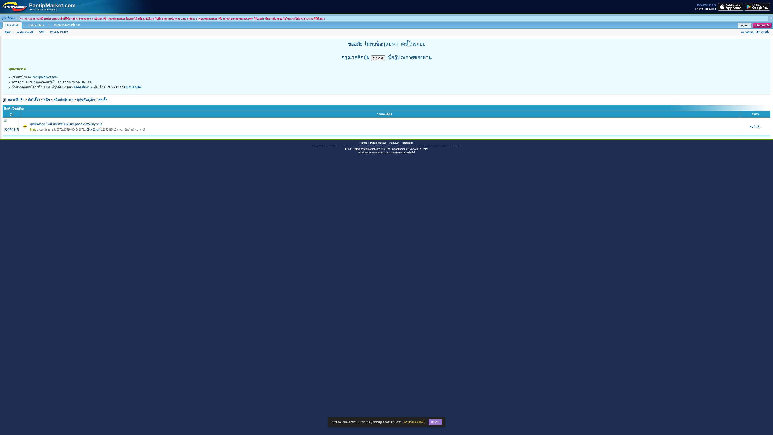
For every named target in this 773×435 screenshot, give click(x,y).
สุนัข (46, 99)
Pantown (394, 142)
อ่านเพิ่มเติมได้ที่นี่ (414, 422)
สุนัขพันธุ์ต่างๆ (63, 99)
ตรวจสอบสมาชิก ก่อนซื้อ (755, 32)
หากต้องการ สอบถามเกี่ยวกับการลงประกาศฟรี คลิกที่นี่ (386, 152)
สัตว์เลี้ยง (34, 99)
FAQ (41, 31)
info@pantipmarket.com (367, 149)
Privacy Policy (59, 31)
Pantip (363, 142)
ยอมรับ (435, 421)
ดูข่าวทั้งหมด (8, 18)
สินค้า (8, 32)
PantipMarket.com (45, 77)
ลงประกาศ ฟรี (25, 32)
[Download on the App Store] (730, 7)
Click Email (93, 129)
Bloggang (407, 142)
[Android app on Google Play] (758, 7)
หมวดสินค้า (16, 99)
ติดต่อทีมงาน (83, 87)
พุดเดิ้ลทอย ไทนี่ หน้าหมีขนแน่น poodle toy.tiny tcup (66, 124)
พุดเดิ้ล (102, 99)
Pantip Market (378, 142)
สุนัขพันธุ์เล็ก (86, 99)
